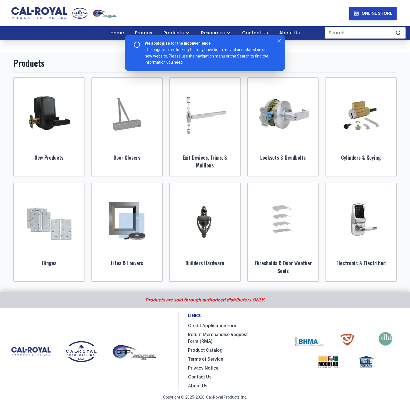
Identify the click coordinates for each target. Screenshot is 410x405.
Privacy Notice (203, 368)
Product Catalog (205, 350)
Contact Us (199, 377)
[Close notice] (279, 41)
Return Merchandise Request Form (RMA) (218, 338)
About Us (197, 386)
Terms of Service (205, 359)
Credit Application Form (213, 326)
